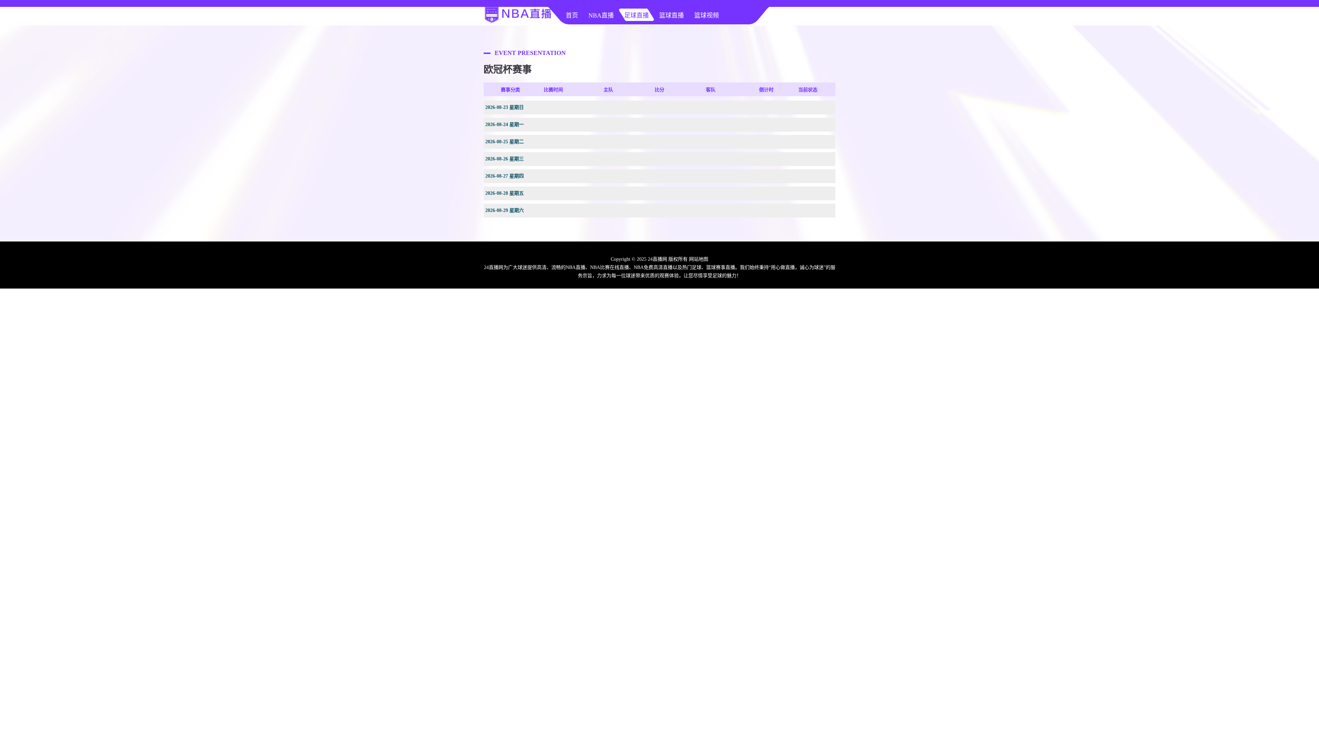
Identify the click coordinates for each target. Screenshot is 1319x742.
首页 (572, 15)
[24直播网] (518, 22)
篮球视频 (706, 15)
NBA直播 (601, 15)
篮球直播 (671, 15)
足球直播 (636, 15)
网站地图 (698, 259)
